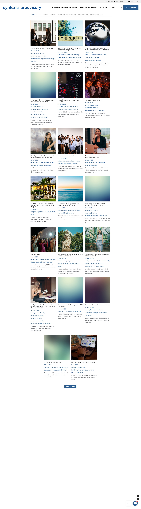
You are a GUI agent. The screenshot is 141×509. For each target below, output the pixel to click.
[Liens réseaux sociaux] (126, 1)
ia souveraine (131, 7)
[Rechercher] (103, 7)
